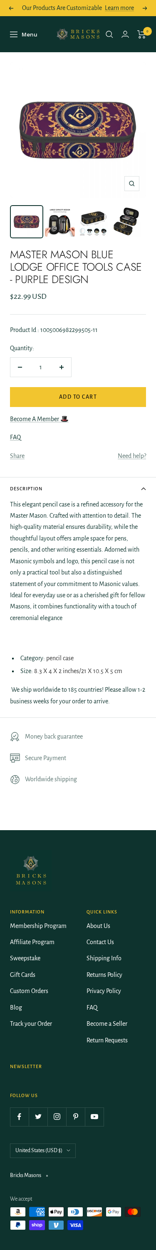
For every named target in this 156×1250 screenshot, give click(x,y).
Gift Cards (22, 974)
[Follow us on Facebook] (19, 1116)
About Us (98, 926)
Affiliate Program (32, 942)
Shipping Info (104, 958)
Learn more (119, 8)
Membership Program (38, 926)
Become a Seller (107, 1023)
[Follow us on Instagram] (56, 1116)
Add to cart (78, 397)
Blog (16, 1007)
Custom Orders (29, 991)
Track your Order (31, 1023)
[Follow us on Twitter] (38, 1116)
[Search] (109, 34)
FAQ (15, 437)
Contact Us (100, 942)
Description (26, 488)
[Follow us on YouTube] (94, 1116)
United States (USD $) (38, 1150)
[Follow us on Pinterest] (75, 1116)
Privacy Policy (104, 991)
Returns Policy (104, 974)
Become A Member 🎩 (39, 419)
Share (17, 456)
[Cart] (141, 34)
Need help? (132, 456)
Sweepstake (25, 958)
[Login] (125, 34)
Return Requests (107, 1040)
